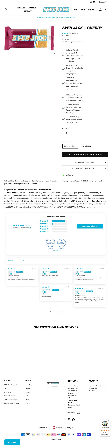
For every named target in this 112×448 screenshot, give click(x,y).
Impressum (8, 392)
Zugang (32, 8)
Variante (67, 142)
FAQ (75, 9)
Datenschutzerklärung (11, 403)
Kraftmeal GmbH (56, 440)
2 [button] (53, 312)
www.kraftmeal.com (56, 387)
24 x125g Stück (70, 146)
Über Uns (21, 8)
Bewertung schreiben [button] (90, 226)
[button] (66, 33)
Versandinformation (11, 396)
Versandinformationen (85, 168)
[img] (11, 269)
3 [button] (57, 312)
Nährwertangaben (85, 162)
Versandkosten (78, 42)
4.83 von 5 (27, 226)
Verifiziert (55, 250)
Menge (65, 129)
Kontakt (27, 11)
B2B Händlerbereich (11, 385)
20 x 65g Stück (86, 146)
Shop (83, 9)
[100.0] (50, 243)
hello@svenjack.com (99, 386)
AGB (6, 388)
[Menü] (108, 421)
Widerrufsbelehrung (11, 399)
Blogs (91, 9)
